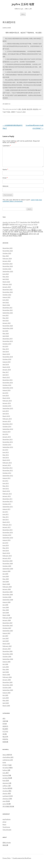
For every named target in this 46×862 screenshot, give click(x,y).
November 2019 (8, 341)
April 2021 (6, 320)
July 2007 (5, 636)
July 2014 (5, 434)
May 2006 (6, 669)
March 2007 (6, 643)
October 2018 (7, 359)
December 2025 (7, 248)
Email (5, 178)
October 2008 (7, 597)
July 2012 (5, 481)
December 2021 (7, 308)
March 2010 (6, 553)
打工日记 (5, 731)
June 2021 (6, 315)
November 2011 (8, 501)
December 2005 (7, 682)
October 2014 (7, 426)
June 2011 (6, 514)
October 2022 (7, 295)
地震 (9, 231)
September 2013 (8, 447)
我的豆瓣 (5, 845)
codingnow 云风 (8, 760)
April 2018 (6, 364)
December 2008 (7, 592)
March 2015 (6, 416)
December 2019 (7, 339)
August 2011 (6, 509)
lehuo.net (30, 224)
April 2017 (6, 375)
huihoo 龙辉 (6, 770)
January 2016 (7, 403)
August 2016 (6, 390)
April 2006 (6, 672)
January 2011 (7, 527)
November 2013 (8, 442)
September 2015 (8, 408)
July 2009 (5, 574)
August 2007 (6, 633)
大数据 (16, 231)
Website (5, 186)
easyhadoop (6, 819)
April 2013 (6, 457)
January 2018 (7, 370)
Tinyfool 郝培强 (7, 788)
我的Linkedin (7, 842)
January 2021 (7, 323)
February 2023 (7, 284)
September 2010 (8, 538)
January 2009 (7, 589)
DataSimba (23, 222)
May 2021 (6, 318)
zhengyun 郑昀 (7, 799)
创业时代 (5, 726)
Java (16, 224)
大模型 (13, 112)
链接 (10, 236)
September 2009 (8, 569)
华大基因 (38, 230)
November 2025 (8, 251)
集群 (20, 235)
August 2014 (6, 432)
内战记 (29, 230)
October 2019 (7, 344)
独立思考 (29, 109)
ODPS (15, 227)
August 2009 (6, 571)
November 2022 (8, 292)
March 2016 (6, 398)
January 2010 (7, 558)
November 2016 (8, 382)
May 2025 (6, 256)
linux (35, 224)
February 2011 (7, 525)
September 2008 (8, 600)
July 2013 (5, 450)
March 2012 (6, 491)
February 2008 (7, 618)
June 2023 (6, 274)
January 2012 (7, 496)
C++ (18, 222)
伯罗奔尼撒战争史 (21, 230)
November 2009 (8, 563)
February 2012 (7, 494)
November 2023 (8, 266)
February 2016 (7, 401)
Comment (7, 146)
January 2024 (7, 261)
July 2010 (5, 543)
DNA (28, 222)
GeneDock (35, 222)
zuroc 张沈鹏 (7, 804)
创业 (8, 112)
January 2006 (7, 680)
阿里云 (15, 235)
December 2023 (7, 264)
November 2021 (8, 310)
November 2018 (8, 357)
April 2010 (6, 550)
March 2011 (6, 522)
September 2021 (8, 313)
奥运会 (25, 231)
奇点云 (20, 231)
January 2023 (7, 287)
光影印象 (5, 721)
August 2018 (6, 362)
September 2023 (8, 271)
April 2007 (6, 641)
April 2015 (6, 413)
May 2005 (6, 700)
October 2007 (7, 628)
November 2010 (8, 532)
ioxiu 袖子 (6, 773)
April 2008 (6, 612)
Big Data (13, 222)
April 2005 (6, 703)
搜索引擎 (6, 233)
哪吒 (6, 231)
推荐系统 (40, 231)
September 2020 (8, 328)
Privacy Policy (7, 858)
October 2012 (7, 473)
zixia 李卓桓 (6, 801)
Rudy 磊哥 (6, 780)
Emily (4, 762)
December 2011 (7, 499)
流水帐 (24, 109)
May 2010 (6, 548)
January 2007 (7, 649)
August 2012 (6, 478)
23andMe (5, 222)
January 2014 (7, 437)
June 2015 (6, 411)
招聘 (35, 231)
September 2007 (8, 631)
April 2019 (6, 351)
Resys (4, 824)
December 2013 (7, 439)
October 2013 (7, 444)
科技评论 (35, 109)
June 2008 (6, 607)
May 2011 (6, 517)
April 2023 (6, 279)
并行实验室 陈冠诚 (8, 806)
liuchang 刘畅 (7, 775)
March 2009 (6, 584)
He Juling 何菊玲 (8, 768)
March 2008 (6, 615)
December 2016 (7, 380)
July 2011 (5, 512)
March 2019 (6, 354)
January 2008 (7, 620)
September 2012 (8, 475)
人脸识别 (12, 230)
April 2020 (6, 336)
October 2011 (7, 504)
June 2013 (6, 452)
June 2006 (6, 667)
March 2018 (6, 367)
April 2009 (6, 581)
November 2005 (8, 685)
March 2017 (6, 377)
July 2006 (5, 664)
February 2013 (7, 463)
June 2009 (6, 576)
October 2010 (7, 535)
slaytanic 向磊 (7, 783)
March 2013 (6, 460)
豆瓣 (37, 234)
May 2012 (6, 486)
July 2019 (5, 346)
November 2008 (8, 594)
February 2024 (7, 258)
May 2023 (6, 276)
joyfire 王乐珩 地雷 (23, 4)
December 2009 (7, 561)
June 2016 (6, 395)
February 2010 (7, 556)
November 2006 (8, 654)
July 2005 (5, 695)
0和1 (19, 109)
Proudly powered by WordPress (22, 858)
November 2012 (8, 470)
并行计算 (30, 231)
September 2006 (8, 659)
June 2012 (6, 483)
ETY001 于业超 (7, 765)
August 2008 (6, 602)
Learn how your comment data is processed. (22, 200)
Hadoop (12, 224)
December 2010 (7, 530)
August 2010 (6, 540)
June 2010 (6, 545)
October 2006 (7, 656)
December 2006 (7, 651)
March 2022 (6, 305)
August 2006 (6, 662)
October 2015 (7, 406)
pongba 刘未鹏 (7, 778)
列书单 (5, 724)
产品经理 (6, 230)
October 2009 (7, 566)
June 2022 (6, 300)
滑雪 (17, 234)
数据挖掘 (13, 234)
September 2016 (8, 388)
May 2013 (6, 455)
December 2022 (7, 289)
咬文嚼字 (5, 729)
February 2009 (7, 587)
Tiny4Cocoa (6, 827)
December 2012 (7, 468)
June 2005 (6, 698)
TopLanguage (7, 830)
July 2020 (5, 331)
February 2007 (7, 646)
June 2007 (6, 638)
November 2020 (8, 326)
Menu (23, 14)
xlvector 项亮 (7, 793)
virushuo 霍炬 (7, 791)
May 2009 (6, 579)
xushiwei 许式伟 (8, 796)
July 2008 (5, 605)
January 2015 (7, 421)
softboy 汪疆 (7, 786)
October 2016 (7, 385)
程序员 (31, 234)
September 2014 (8, 429)
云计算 (35, 227)
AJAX (9, 222)
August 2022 (6, 297)
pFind (22, 227)
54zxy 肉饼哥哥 (7, 755)
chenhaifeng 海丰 (8, 757)
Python (29, 227)
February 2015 (7, 419)
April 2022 (6, 302)
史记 (4, 231)
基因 (12, 231)
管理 (34, 234)
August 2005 (6, 693)
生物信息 (23, 233)
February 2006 (7, 677)
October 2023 (7, 269)
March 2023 (6, 282)
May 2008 (6, 610)
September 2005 (8, 690)
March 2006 (6, 674)
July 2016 (5, 393)
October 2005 (7, 687)
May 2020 (6, 333)
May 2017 (6, 372)
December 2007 (7, 623)
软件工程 (6, 236)
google (6, 224)
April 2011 (6, 519)
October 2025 (7, 253)
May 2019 (6, 349)
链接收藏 (5, 742)
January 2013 (7, 465)
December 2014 (7, 424)
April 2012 (6, 488)
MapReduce (7, 227)
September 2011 (8, 507)
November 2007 (8, 625)
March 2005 (6, 706)
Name (5, 169)
